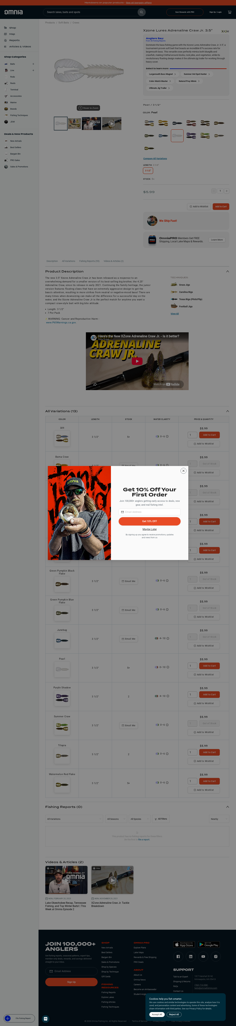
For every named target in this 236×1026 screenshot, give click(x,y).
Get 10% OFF (149, 521)
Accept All (157, 1014)
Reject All (174, 1014)
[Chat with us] (45, 1019)
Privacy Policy (195, 1008)
